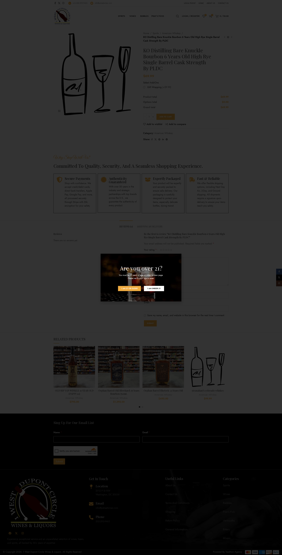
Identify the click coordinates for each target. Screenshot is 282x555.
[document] (141, 277)
